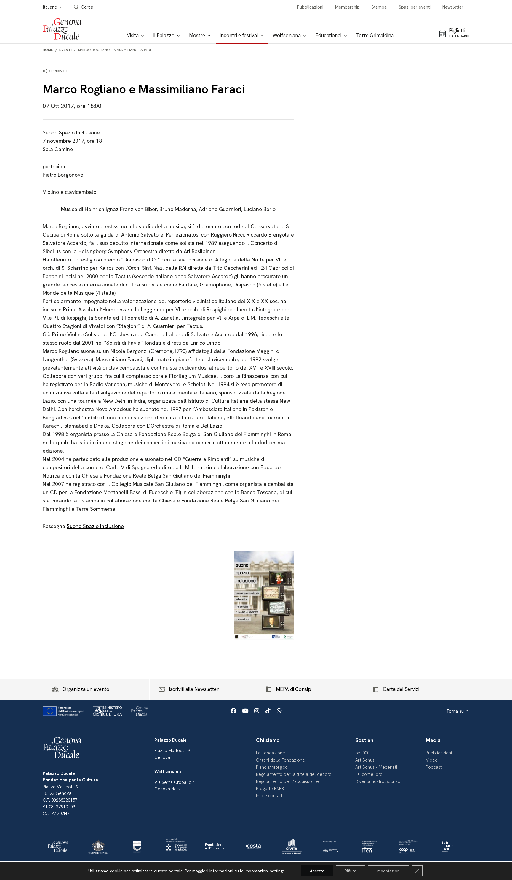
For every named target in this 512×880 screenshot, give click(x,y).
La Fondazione (270, 753)
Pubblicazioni (310, 7)
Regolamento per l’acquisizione (287, 781)
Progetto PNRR (270, 789)
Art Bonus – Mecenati (376, 767)
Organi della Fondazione (280, 760)
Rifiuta (350, 870)
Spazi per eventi (415, 7)
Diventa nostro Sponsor (378, 781)
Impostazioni (389, 870)
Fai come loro (369, 774)
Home (48, 49)
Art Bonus (365, 760)
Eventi (65, 49)
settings (277, 870)
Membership (347, 7)
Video (432, 760)
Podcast (434, 767)
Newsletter (452, 7)
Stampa (379, 7)
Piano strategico (272, 767)
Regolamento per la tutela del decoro (294, 774)
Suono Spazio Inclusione (95, 526)
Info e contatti (269, 796)
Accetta (317, 870)
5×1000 (362, 753)
